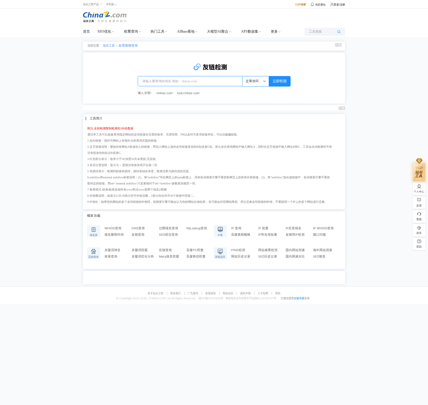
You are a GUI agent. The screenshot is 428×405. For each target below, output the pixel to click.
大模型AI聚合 (217, 31)
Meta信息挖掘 (169, 256)
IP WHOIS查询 (323, 228)
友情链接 (210, 293)
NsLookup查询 (196, 228)
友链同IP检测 (295, 235)
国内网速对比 (295, 256)
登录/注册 (339, 4)
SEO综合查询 (168, 235)
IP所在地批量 (267, 235)
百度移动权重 (196, 256)
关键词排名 (113, 250)
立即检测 (279, 81)
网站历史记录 (240, 256)
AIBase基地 (185, 31)
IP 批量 (263, 228)
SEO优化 (104, 31)
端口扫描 (319, 235)
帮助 (277, 293)
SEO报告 (319, 256)
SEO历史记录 (267, 256)
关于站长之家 (155, 293)
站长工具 (109, 45)
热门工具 (158, 31)
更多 (274, 31)
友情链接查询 (128, 45)
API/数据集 (249, 31)
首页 (86, 31)
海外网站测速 (322, 250)
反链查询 (165, 250)
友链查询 (138, 235)
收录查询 (111, 256)
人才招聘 (263, 293)
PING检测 (238, 250)
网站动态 (228, 293)
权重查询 (131, 31)
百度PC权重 (195, 250)
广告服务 (193, 293)
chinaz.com (164, 93)
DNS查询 (138, 228)
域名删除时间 (114, 235)
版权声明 (245, 293)
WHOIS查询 (113, 228)
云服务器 (299, 298)
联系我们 (175, 293)
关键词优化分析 (143, 256)
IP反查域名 (293, 228)
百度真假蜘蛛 (240, 235)
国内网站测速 (295, 250)
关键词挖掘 (140, 250)
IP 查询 (236, 228)
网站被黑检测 (267, 250)
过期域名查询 (168, 228)
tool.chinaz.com (188, 93)
